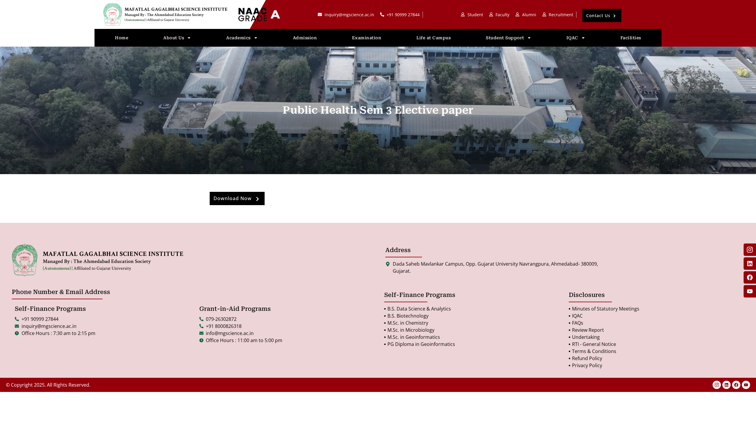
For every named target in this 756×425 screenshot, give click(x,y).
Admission (305, 37)
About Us (173, 37)
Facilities (630, 37)
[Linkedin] (726, 385)
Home (121, 37)
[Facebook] (736, 385)
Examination (367, 37)
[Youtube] (746, 385)
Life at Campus (433, 37)
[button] (601, 15)
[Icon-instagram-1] (717, 385)
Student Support (505, 37)
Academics (238, 37)
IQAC (572, 37)
